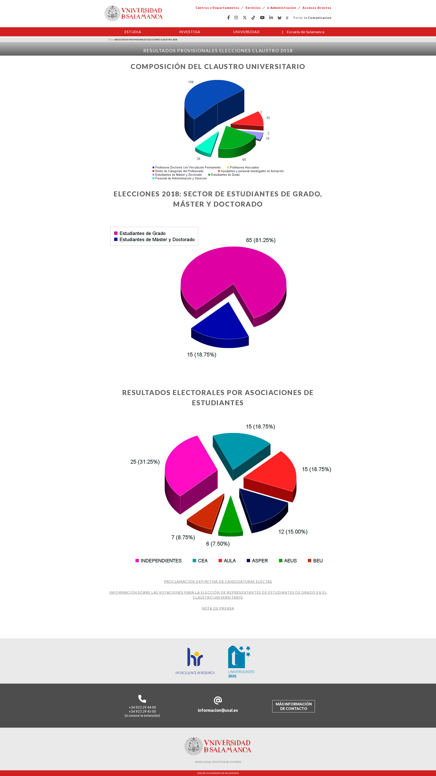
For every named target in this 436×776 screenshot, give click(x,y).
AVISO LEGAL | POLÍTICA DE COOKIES (218, 762)
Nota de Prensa (218, 608)
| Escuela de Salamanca (303, 32)
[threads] (287, 18)
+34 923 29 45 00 (142, 711)
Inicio (110, 39)
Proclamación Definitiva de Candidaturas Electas (218, 581)
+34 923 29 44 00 (142, 707)
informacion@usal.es (218, 710)
